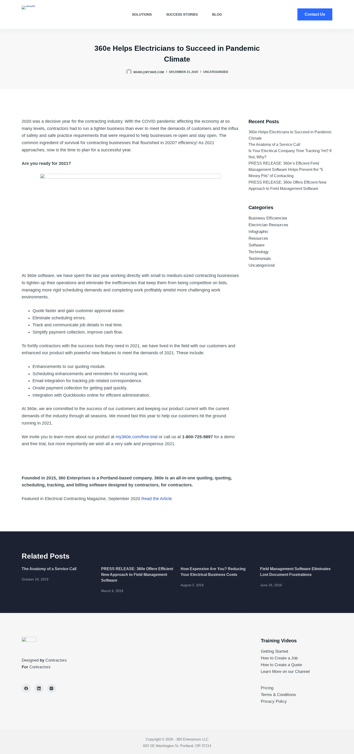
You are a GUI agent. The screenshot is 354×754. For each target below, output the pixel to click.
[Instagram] (51, 688)
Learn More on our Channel (286, 671)
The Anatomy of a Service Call (274, 144)
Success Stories (182, 14)
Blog (217, 14)
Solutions (142, 14)
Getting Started (274, 651)
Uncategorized (215, 72)
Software (256, 245)
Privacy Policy (274, 701)
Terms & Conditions (278, 694)
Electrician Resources (268, 225)
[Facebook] (26, 688)
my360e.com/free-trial (136, 436)
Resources (258, 238)
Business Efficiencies (268, 218)
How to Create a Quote (281, 665)
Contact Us (315, 14)
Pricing (267, 688)
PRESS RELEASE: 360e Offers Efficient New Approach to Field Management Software (137, 574)
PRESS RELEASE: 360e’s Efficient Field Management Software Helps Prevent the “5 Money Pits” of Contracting (286, 169)
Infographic (259, 231)
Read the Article (156, 498)
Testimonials (260, 258)
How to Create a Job (279, 658)
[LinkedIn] (39, 688)
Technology (259, 252)
